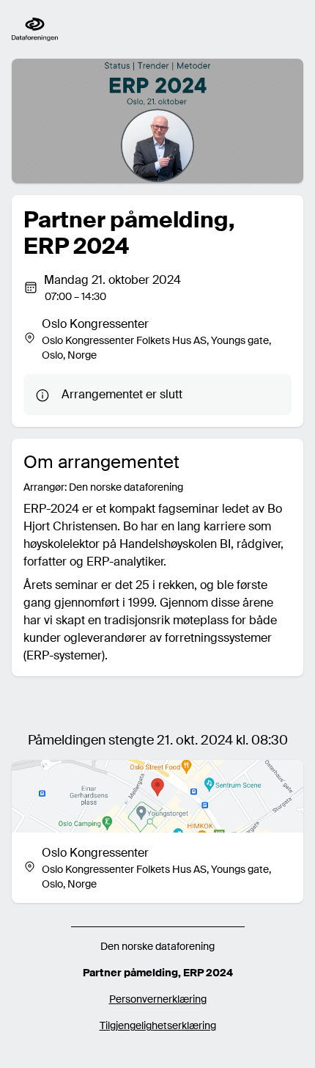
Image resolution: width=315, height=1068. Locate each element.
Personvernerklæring (158, 999)
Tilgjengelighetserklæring (158, 1025)
